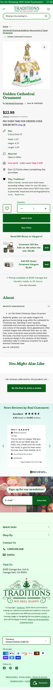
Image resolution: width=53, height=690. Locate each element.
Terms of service (39, 677)
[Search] (46, 16)
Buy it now (26, 228)
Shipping (6, 117)
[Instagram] (17, 668)
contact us (45, 616)
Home (5, 27)
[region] (26, 446)
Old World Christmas (14, 103)
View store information (27, 285)
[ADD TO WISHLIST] (7, 208)
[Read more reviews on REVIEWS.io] (38, 472)
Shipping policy (17, 681)
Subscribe (41, 500)
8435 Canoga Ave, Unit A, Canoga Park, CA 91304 (16, 571)
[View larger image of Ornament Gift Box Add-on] (8, 252)
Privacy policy (25, 677)
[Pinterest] (10, 668)
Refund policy (12, 677)
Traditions (20, 607)
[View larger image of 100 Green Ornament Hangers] (8, 268)
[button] (4, 9)
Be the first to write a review (26, 388)
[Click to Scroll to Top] (48, 673)
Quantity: (21, 202)
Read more (19, 194)
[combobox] (26, 16)
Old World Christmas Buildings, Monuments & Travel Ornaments (25, 31)
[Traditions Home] (26, 9)
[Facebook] (4, 668)
